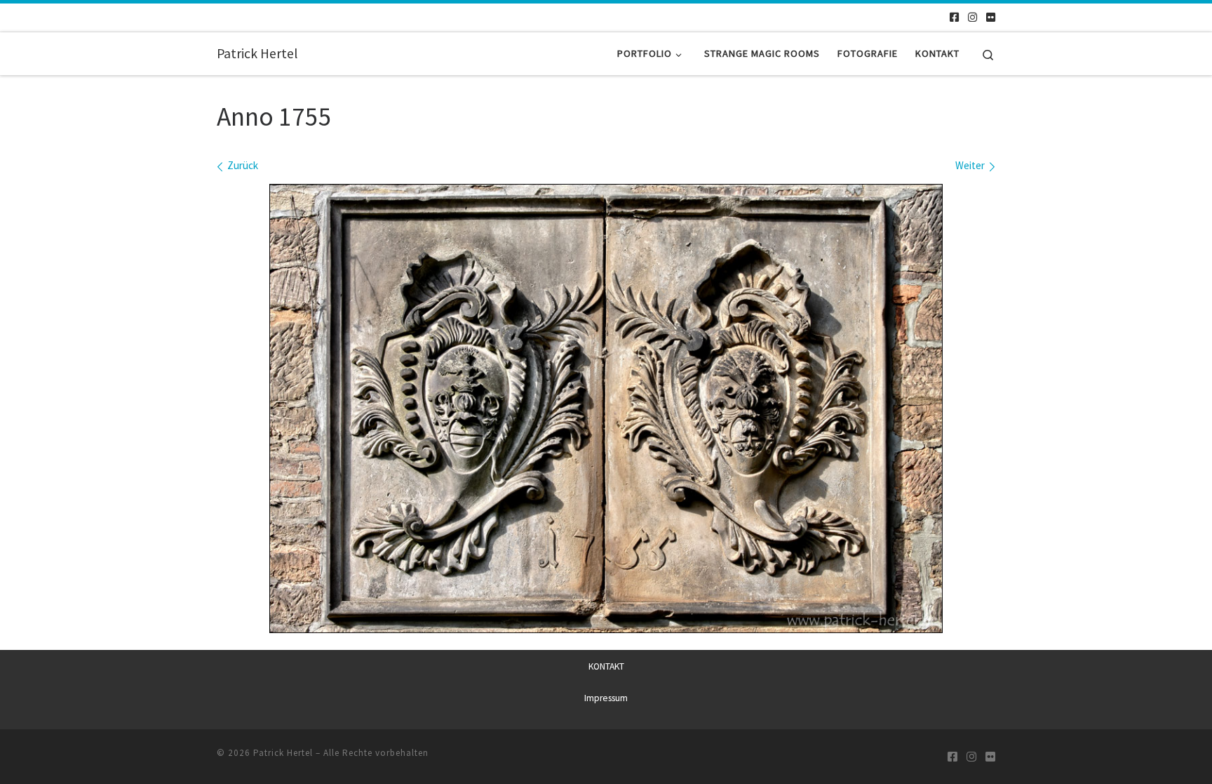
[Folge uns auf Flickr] (990, 17)
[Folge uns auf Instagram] (972, 17)
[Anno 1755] (606, 408)
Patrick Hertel (283, 753)
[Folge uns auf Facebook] (954, 17)
